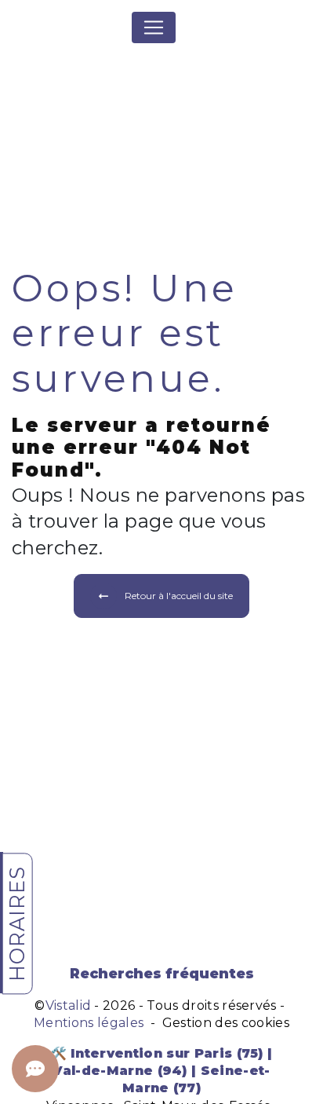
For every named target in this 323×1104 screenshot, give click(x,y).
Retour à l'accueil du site (179, 595)
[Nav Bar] (154, 27)
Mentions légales (88, 1022)
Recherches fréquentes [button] (162, 973)
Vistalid (68, 1005)
